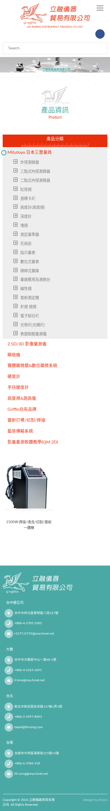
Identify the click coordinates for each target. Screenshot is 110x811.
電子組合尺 (29, 316)
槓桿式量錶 (29, 271)
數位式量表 (29, 262)
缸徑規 (26, 190)
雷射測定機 (29, 298)
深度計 (26, 217)
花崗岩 (26, 244)
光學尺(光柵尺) (32, 325)
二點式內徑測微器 (35, 181)
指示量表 (27, 253)
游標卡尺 (27, 199)
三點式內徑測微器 (35, 172)
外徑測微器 (29, 162)
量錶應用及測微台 (35, 280)
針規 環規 (28, 307)
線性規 (26, 289)
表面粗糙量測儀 (33, 334)
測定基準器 (29, 235)
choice (102, 799)
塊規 (24, 226)
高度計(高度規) (32, 207)
